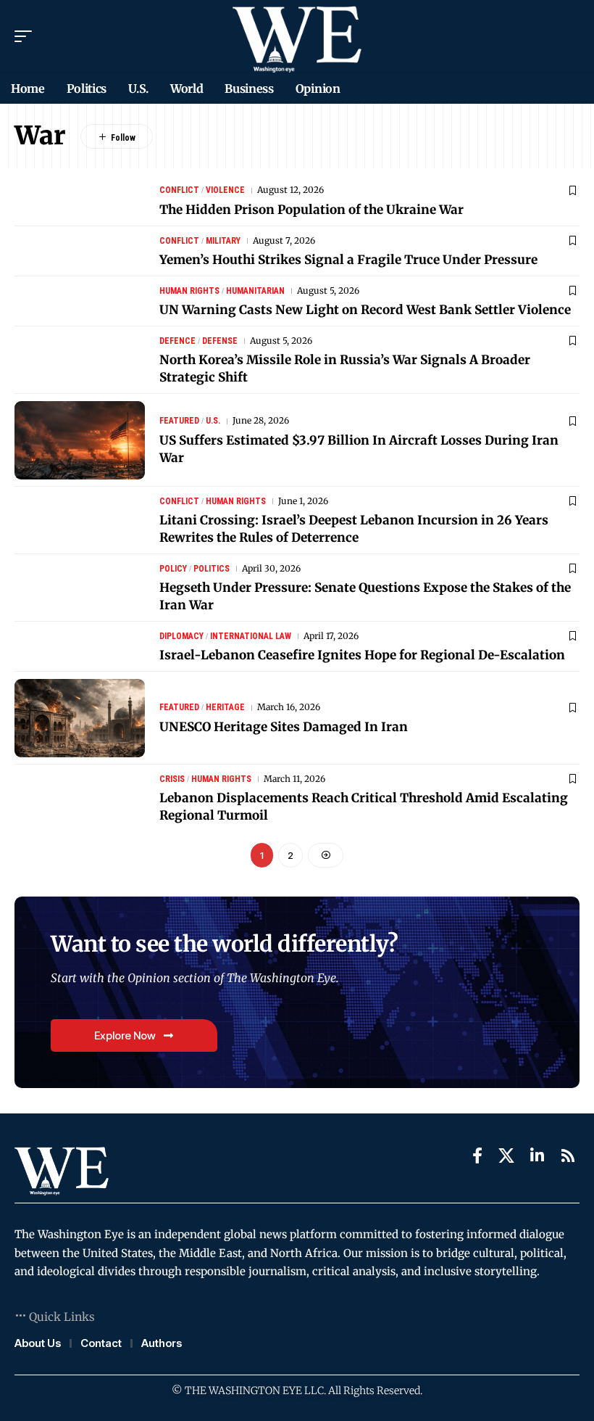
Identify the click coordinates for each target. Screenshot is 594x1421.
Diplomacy (181, 636)
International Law (250, 636)
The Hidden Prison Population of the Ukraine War (311, 210)
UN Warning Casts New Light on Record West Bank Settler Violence (365, 310)
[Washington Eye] (297, 36)
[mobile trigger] (26, 36)
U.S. (213, 421)
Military (223, 241)
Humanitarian (255, 291)
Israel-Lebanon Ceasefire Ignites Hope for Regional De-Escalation (362, 655)
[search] (569, 36)
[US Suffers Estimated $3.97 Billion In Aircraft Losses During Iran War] (79, 440)
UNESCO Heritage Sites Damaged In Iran (283, 727)
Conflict (179, 190)
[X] (506, 1155)
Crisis (172, 779)
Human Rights (189, 291)
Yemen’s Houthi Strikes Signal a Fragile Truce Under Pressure (348, 260)
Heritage (225, 707)
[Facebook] (477, 1155)
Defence (177, 341)
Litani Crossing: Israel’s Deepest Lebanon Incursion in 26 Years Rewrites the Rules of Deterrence (353, 528)
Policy (173, 569)
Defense (220, 341)
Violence (225, 190)
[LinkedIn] (537, 1155)
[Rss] (568, 1155)
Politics (211, 569)
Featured (179, 421)
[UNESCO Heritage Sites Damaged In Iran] (79, 718)
